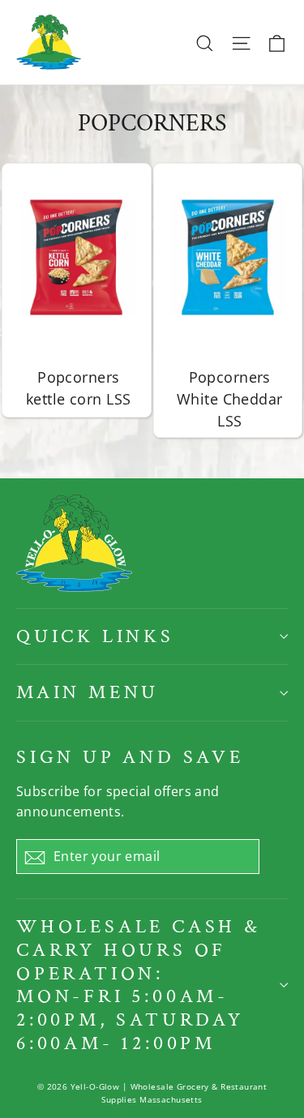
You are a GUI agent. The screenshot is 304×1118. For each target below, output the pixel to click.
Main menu (87, 692)
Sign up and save (130, 756)
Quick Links (95, 636)
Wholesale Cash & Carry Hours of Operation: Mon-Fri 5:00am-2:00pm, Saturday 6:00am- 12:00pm (138, 985)
